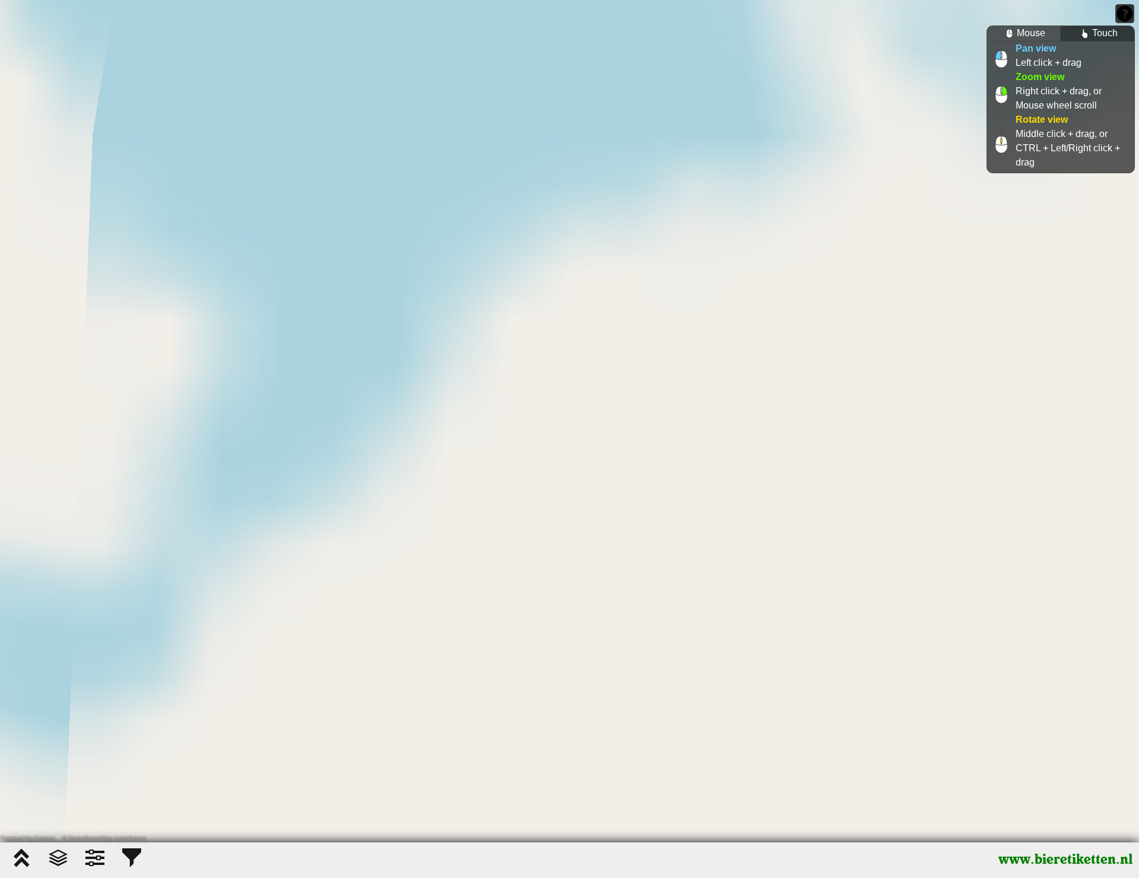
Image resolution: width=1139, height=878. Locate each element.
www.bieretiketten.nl (1065, 859)
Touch (1105, 33)
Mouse (1031, 33)
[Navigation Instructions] (1124, 13)
